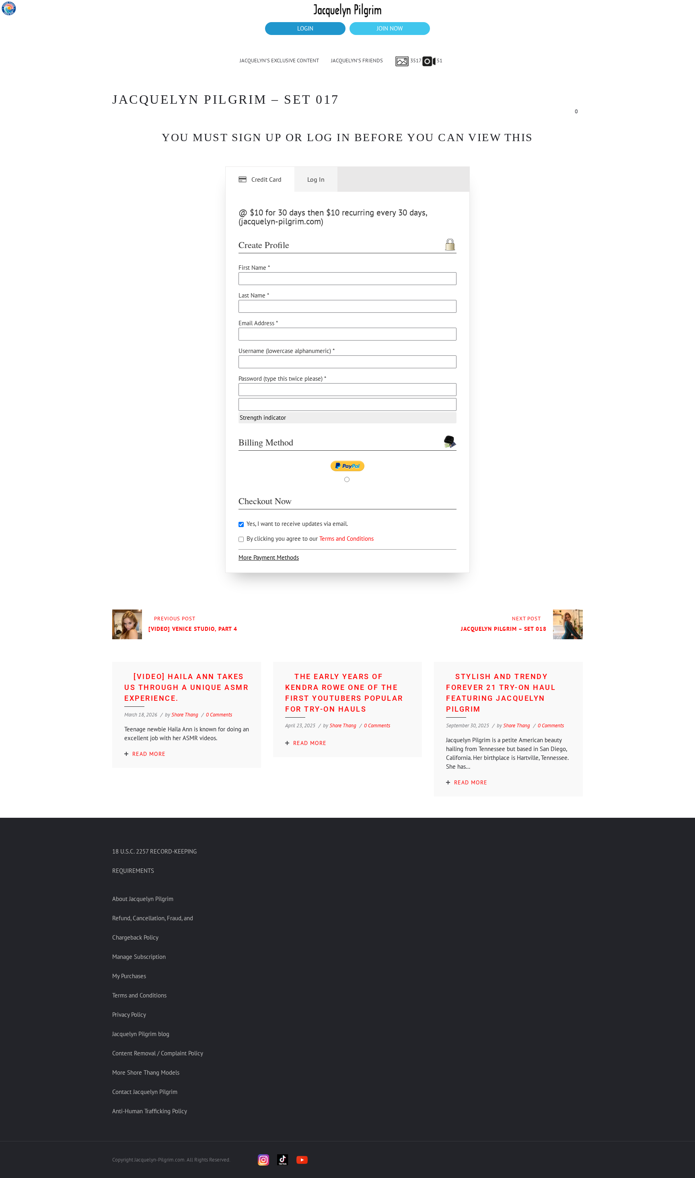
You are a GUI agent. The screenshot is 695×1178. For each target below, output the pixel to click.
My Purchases (129, 976)
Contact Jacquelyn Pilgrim (144, 1092)
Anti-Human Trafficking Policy (149, 1111)
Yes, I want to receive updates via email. (296, 523)
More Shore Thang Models (145, 1072)
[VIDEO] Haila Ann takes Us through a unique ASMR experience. (186, 687)
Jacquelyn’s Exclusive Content (279, 60)
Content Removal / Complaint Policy (157, 1053)
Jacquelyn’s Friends (357, 60)
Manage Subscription (139, 956)
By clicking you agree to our (309, 538)
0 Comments (219, 714)
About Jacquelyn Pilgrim (142, 899)
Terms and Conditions (346, 538)
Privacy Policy (129, 1014)
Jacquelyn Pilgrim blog (140, 1034)
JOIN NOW (390, 28)
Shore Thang (184, 714)
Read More (149, 753)
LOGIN (305, 28)
